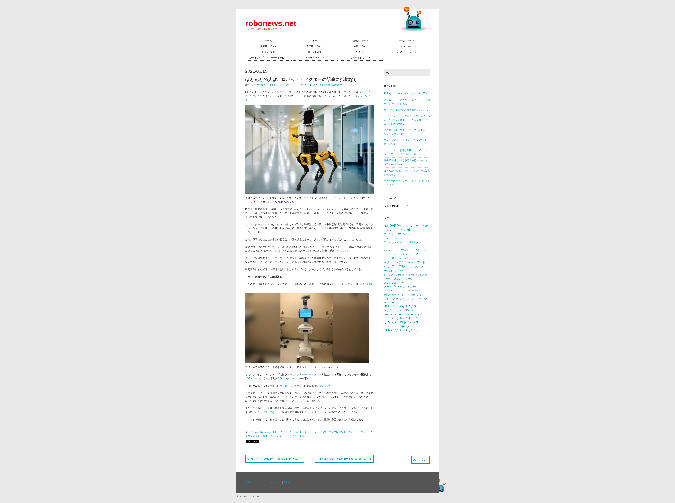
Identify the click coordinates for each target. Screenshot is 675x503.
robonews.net (270, 23)
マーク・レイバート (393, 314)
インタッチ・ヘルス (305, 374)
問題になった (272, 412)
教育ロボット (360, 46)
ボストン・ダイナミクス (290, 436)
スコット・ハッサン (403, 279)
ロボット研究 (314, 52)
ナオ (419, 294)
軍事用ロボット (407, 41)
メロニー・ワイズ (413, 314)
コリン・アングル (415, 266)
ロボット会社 (268, 52)
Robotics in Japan (314, 57)
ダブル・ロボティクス (409, 290)
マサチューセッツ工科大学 (399, 310)
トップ (422, 460)
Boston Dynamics (261, 432)
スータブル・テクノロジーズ (401, 286)
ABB (386, 226)
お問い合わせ (252, 482)
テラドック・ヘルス (288, 378)
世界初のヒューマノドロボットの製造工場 (406, 93)
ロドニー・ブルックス (398, 326)
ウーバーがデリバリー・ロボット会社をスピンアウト (277, 458)
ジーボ (388, 278)
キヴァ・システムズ (395, 262)
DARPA (395, 226)
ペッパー (389, 302)
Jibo (412, 226)
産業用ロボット (361, 41)
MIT (275, 432)
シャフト (403, 270)
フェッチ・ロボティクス (418, 299)
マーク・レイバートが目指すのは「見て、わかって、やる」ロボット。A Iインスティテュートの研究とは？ (407, 120)
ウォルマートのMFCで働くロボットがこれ (406, 110)
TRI (386, 230)
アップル (422, 230)
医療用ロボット (268, 46)
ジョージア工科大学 (416, 274)
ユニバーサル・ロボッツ (400, 318)
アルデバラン (413, 234)
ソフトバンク (391, 290)
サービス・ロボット (406, 46)
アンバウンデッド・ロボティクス (402, 242)
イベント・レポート (406, 52)
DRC (405, 226)
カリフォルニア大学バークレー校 (401, 254)
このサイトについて (360, 57)
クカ (386, 266)
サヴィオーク (390, 271)
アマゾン (400, 234)
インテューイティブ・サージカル (398, 246)
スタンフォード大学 (395, 282)
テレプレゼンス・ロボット (343, 432)
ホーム (268, 41)
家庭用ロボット (314, 46)
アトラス (388, 234)
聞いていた (325, 385)
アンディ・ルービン (392, 238)
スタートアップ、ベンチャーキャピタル (268, 57)
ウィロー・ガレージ (413, 250)
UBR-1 (392, 230)
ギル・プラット (416, 262)
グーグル (398, 266)
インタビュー (360, 52)
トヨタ (412, 294)
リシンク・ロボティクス (401, 322)
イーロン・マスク (392, 250)
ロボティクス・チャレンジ (402, 330)
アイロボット (407, 230)
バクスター (391, 298)
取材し (288, 385)
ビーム (403, 298)
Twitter (286, 482)
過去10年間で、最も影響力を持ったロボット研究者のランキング (346, 458)
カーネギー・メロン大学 (397, 258)
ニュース (314, 41)
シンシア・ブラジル (394, 274)
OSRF (425, 226)
